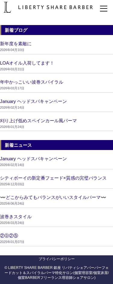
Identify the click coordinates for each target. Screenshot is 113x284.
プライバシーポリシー (57, 259)
